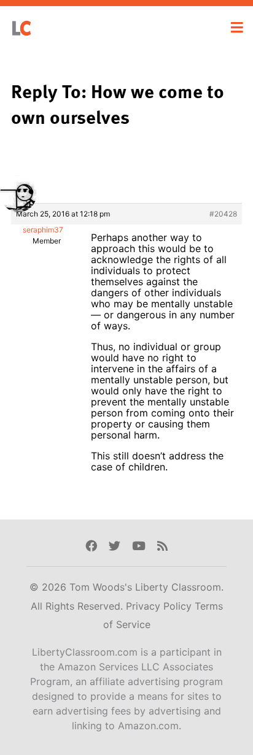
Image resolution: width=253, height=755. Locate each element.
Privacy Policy (160, 606)
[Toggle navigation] (237, 28)
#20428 (223, 213)
